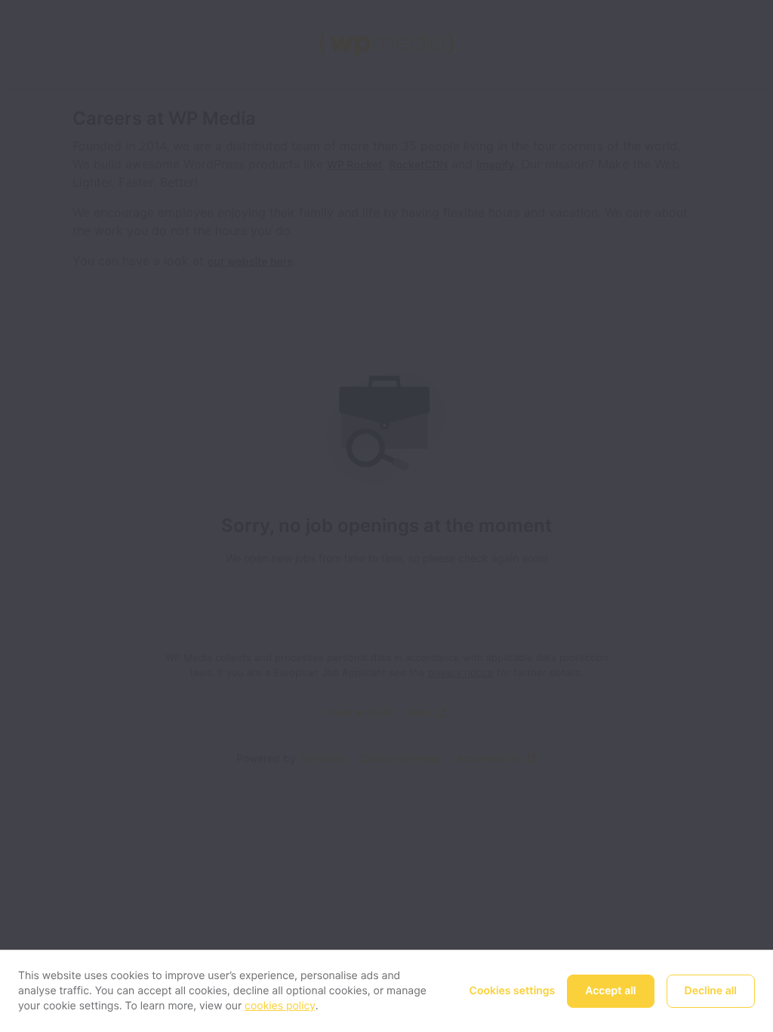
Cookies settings (513, 990)
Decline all (711, 990)
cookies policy (280, 1006)
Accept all (610, 990)
